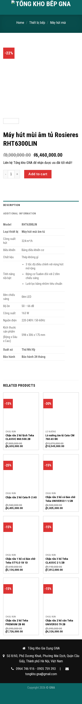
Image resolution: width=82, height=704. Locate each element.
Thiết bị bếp (37, 23)
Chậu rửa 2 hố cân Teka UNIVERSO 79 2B (59, 622)
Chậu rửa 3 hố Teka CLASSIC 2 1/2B (56, 560)
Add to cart (37, 174)
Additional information (19, 213)
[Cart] (77, 7)
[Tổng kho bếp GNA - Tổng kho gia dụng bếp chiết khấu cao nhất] (41, 7)
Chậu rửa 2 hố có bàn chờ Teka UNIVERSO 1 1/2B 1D (60, 500)
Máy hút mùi (58, 23)
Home (20, 23)
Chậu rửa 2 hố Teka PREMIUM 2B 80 (16, 622)
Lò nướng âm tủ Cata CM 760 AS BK (59, 437)
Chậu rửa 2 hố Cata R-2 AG (21, 497)
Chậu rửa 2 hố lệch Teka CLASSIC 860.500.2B (19, 437)
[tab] (41, 205)
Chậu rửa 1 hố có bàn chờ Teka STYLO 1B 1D (20, 560)
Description (11, 205)
